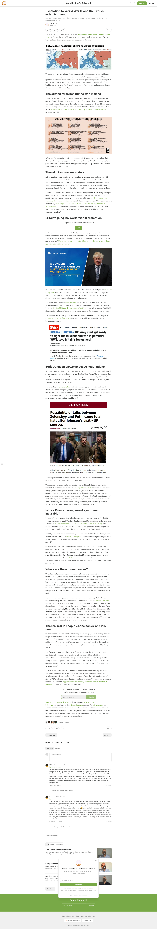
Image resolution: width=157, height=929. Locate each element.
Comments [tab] (50, 748)
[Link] (42, 93)
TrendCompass (77, 705)
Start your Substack (74, 920)
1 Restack (66, 722)
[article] (78, 854)
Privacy (77, 916)
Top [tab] (48, 844)
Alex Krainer (53, 23)
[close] (95, 860)
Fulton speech (74, 558)
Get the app (87, 920)
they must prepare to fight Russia (58, 318)
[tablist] (53, 748)
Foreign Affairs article (83, 488)
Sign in (151, 3)
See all (49, 889)
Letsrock (52, 797)
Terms (82, 916)
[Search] (130, 3)
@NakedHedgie (63, 702)
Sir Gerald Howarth (60, 308)
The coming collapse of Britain (58, 849)
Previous (52, 735)
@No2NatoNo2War (101, 600)
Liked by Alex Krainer (57, 767)
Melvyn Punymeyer (55, 765)
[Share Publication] (134, 3)
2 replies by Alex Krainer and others (62, 790)
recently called (71, 302)
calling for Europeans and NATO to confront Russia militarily (78, 523)
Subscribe (142, 3)
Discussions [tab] (59, 844)
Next (106, 735)
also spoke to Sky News (77, 308)
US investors (98, 705)
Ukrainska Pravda (65, 387)
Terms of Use (87, 889)
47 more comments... (51, 835)
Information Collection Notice (78, 890)
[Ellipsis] (110, 764)
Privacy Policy (92, 890)
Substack (69, 925)
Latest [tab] (52, 844)
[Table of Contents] (2, 464)
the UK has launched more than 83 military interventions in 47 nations (78, 109)
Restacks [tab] (57, 748)
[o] (104, 853)
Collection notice (90, 916)
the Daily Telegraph (74, 536)
